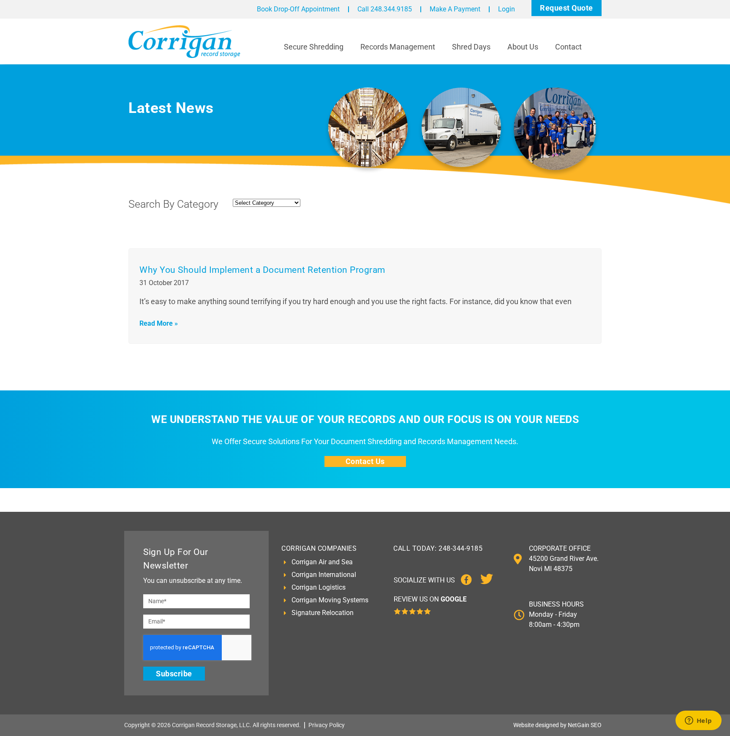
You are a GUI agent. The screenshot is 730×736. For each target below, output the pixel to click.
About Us (522, 46)
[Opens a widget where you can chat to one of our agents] (698, 721)
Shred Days (471, 46)
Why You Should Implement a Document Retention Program (262, 270)
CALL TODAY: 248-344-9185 (437, 548)
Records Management (397, 46)
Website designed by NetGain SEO (557, 725)
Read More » (158, 323)
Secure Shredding (313, 46)
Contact (568, 46)
